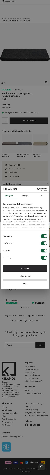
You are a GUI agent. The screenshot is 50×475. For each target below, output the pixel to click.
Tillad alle (25, 268)
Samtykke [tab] (9, 195)
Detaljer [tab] (25, 195)
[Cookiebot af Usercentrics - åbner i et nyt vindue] (37, 189)
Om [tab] (41, 195)
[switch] (44, 243)
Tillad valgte (25, 276)
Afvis (25, 283)
